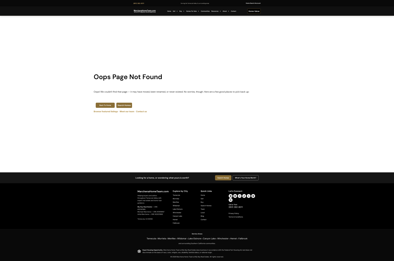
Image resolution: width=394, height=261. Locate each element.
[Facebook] (235, 196)
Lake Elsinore (194, 238)
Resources (215, 11)
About (225, 11)
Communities (205, 11)
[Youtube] (231, 196)
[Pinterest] (253, 196)
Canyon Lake (209, 238)
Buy (180, 11)
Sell (174, 11)
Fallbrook (242, 238)
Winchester (223, 238)
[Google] (231, 200)
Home (169, 11)
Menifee (172, 238)
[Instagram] (240, 196)
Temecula (151, 238)
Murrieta (162, 238)
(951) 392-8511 (236, 207)
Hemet (233, 238)
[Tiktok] (244, 196)
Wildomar (182, 238)
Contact (233, 11)
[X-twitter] (249, 196)
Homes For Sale (191, 11)
